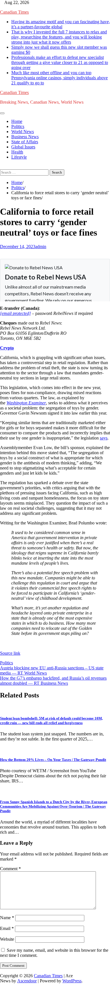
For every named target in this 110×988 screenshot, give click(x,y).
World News (22, 131)
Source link (10, 653)
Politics (17, 126)
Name (7, 917)
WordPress (72, 980)
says (103, 438)
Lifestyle (19, 157)
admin (40, 246)
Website (7, 939)
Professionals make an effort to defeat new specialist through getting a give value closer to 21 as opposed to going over (59, 62)
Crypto (7, 347)
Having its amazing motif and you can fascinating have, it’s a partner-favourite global (60, 24)
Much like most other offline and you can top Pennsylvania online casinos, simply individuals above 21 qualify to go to (59, 77)
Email (7, 928)
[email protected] (15, 313)
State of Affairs (24, 141)
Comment (10, 868)
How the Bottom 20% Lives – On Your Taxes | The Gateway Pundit (53, 759)
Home (16, 121)
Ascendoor (27, 980)
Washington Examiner (26, 402)
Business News (25, 136)
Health (17, 152)
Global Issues (23, 146)
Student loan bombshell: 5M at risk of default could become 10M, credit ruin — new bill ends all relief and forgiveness (51, 720)
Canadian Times (14, 12)
